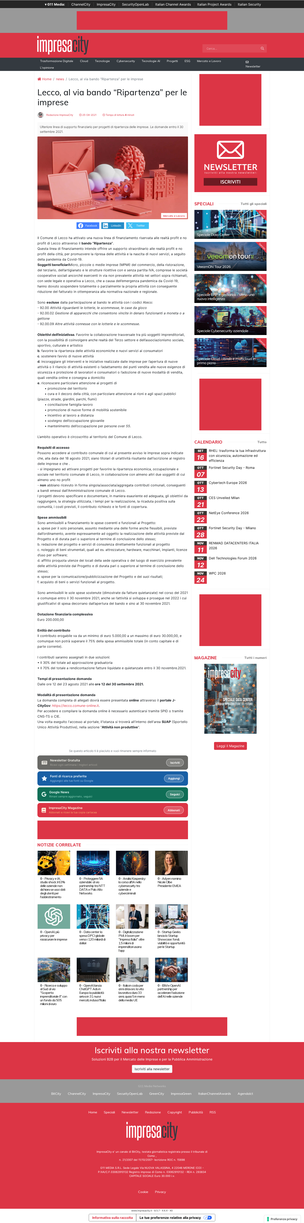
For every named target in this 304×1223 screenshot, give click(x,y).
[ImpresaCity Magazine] (230, 698)
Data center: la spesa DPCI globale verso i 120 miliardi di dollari (92, 937)
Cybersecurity (126, 61)
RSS (212, 1112)
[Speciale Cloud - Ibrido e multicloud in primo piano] (230, 352)
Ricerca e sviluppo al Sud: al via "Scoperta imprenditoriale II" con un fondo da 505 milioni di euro (53, 994)
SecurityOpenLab (135, 4)
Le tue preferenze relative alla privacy (170, 1218)
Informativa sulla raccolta (112, 1218)
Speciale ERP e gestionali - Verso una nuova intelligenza (225, 296)
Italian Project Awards (214, 4)
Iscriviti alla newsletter (152, 1069)
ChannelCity (80, 4)
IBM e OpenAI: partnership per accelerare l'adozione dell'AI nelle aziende (171, 991)
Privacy (160, 1192)
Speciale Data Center (213, 234)
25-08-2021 (89, 114)
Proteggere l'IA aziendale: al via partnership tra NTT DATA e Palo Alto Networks (92, 885)
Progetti (172, 61)
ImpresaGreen (181, 1093)
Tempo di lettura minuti (119, 114)
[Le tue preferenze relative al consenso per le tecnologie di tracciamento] (282, 1219)
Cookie (143, 1192)
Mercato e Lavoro (209, 61)
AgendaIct (245, 1093)
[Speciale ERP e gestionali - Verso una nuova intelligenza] (230, 288)
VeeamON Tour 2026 (214, 266)
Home (46, 79)
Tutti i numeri (255, 658)
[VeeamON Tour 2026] (230, 256)
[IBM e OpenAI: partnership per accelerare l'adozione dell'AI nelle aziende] (171, 969)
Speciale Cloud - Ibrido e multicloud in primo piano (226, 360)
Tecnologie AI (151, 61)
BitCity (56, 1093)
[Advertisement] (152, 1026)
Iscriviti (175, 762)
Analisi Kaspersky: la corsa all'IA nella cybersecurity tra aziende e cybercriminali (132, 885)
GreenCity (156, 1093)
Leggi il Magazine (230, 746)
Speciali (109, 1112)
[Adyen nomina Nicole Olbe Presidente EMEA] (171, 862)
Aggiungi (174, 778)
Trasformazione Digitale (56, 61)
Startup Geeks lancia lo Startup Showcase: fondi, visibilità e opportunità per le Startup (171, 939)
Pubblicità (196, 1112)
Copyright (175, 1112)
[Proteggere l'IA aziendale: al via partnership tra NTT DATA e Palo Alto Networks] (93, 862)
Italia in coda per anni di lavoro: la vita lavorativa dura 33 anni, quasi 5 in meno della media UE (131, 992)
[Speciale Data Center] (230, 224)
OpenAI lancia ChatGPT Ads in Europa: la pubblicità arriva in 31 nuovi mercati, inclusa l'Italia (92, 992)
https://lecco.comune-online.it (75, 706)
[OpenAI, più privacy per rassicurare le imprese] (54, 916)
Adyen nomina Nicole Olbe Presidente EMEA (169, 882)
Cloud (84, 61)
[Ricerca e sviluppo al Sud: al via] (54, 969)
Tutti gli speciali (254, 204)
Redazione (153, 1112)
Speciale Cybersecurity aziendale (222, 330)
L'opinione (47, 67)
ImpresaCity (106, 4)
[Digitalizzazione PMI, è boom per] (132, 916)
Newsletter (253, 66)
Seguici (175, 794)
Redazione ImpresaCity (59, 114)
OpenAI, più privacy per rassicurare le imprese (53, 935)
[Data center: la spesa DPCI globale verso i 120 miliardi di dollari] (93, 916)
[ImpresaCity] (63, 45)
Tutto (262, 442)
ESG (187, 61)
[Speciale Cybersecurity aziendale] (230, 320)
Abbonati (174, 810)
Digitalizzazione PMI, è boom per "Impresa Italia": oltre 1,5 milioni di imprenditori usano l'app (131, 941)
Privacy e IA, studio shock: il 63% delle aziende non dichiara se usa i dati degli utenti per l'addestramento (52, 887)
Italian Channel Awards (173, 4)
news (60, 79)
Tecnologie (102, 61)
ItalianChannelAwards (214, 1093)
